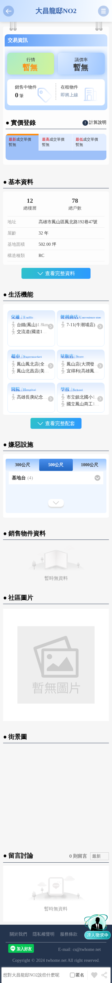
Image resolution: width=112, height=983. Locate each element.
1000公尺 (89, 464)
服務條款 (68, 934)
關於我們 (18, 934)
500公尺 (55, 464)
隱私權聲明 (43, 934)
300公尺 (22, 464)
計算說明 (97, 122)
